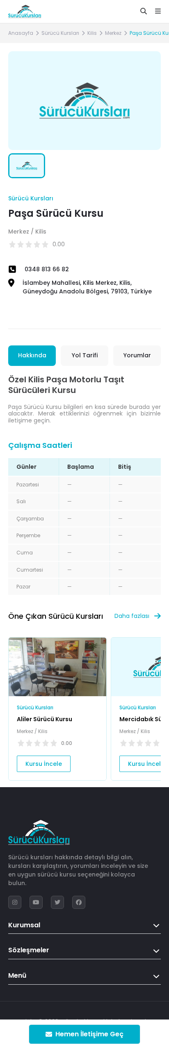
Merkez (113, 33)
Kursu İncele (43, 764)
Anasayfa (20, 33)
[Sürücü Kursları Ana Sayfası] (24, 11)
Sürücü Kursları (60, 33)
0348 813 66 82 (47, 269)
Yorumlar (137, 355)
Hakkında (32, 355)
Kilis (92, 33)
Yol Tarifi (85, 355)
